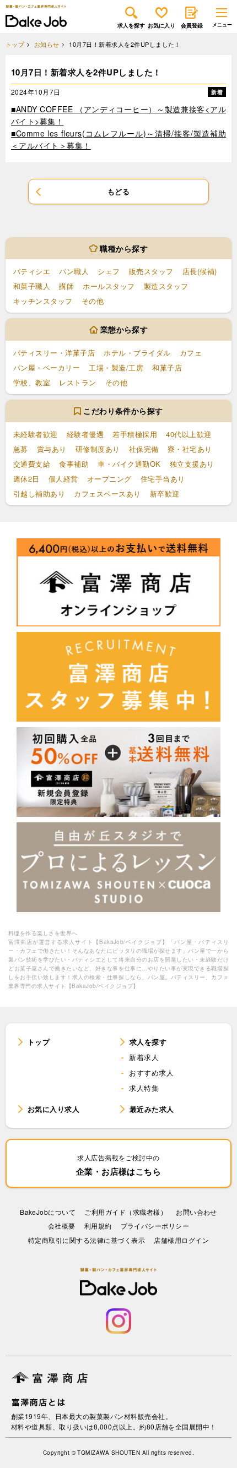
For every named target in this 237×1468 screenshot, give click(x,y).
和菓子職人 (31, 286)
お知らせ (47, 44)
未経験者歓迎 (35, 434)
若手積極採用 (134, 434)
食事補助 (74, 464)
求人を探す (131, 25)
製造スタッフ (166, 286)
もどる (118, 191)
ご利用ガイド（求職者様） (125, 1211)
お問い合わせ (196, 1211)
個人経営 (63, 478)
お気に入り (161, 25)
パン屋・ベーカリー (46, 367)
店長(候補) (199, 271)
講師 (66, 286)
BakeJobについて (48, 1211)
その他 (93, 301)
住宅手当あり (163, 478)
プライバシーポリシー (155, 1225)
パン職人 (74, 271)
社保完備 (144, 449)
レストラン (77, 382)
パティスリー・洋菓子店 (54, 352)
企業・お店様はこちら (118, 1165)
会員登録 (192, 25)
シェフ (109, 271)
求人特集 (144, 1088)
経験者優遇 (85, 434)
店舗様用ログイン (181, 1240)
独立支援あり (192, 464)
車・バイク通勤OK (129, 464)
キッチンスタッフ (43, 301)
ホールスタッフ (108, 286)
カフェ (191, 352)
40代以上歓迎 (188, 434)
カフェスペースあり (107, 493)
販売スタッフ (151, 271)
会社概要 (62, 1225)
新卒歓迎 (165, 493)
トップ (15, 44)
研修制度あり (98, 449)
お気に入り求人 (53, 1109)
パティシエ (31, 271)
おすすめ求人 (151, 1072)
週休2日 (26, 478)
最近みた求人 (152, 1109)
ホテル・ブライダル (137, 352)
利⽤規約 (98, 1225)
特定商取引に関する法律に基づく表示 (86, 1240)
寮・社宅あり (190, 449)
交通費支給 (31, 464)
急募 (20, 449)
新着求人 (144, 1057)
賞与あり (52, 449)
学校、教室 (31, 382)
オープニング (109, 478)
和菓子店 (167, 367)
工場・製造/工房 (116, 367)
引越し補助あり (39, 493)
